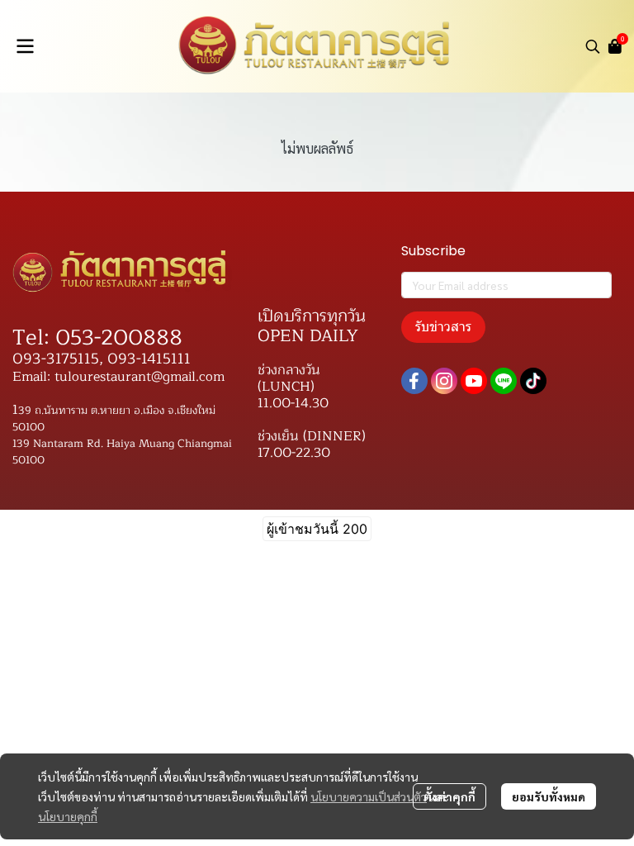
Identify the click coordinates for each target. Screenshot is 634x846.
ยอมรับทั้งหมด (548, 796)
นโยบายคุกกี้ (67, 816)
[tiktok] (533, 381)
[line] (503, 381)
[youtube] (474, 381)
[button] (592, 46)
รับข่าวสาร (443, 326)
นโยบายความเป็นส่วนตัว (368, 796)
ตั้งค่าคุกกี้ (449, 796)
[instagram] (444, 381)
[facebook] (414, 381)
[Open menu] (24, 46)
